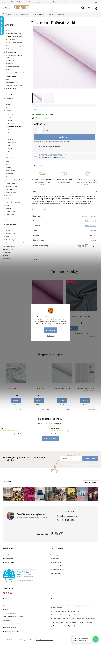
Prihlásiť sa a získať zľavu (69, 340)
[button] (96, 639)
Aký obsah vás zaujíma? (63, 320)
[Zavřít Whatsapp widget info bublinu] (72, 636)
